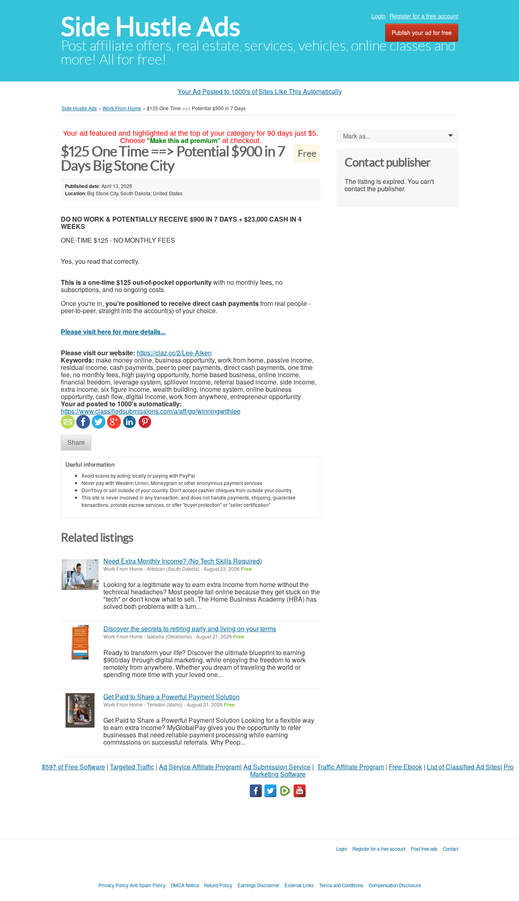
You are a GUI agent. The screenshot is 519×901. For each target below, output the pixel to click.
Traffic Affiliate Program (350, 766)
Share (76, 442)
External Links (299, 885)
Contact (450, 848)
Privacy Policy (114, 885)
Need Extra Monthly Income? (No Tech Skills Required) (182, 561)
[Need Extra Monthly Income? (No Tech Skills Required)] (80, 574)
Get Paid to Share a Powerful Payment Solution (171, 696)
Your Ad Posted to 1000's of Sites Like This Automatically (260, 91)
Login (378, 16)
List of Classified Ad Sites (463, 766)
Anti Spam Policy (147, 885)
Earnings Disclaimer (258, 885)
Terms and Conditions (341, 885)
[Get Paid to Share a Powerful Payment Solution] (80, 710)
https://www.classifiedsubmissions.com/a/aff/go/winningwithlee (150, 411)
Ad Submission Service (277, 766)
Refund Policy (218, 885)
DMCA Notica (185, 885)
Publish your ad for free (422, 32)
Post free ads (424, 848)
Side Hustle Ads (150, 26)
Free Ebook (405, 766)
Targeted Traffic (132, 766)
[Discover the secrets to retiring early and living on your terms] (80, 642)
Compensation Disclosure (395, 885)
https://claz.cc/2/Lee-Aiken (174, 352)
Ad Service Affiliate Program (199, 766)
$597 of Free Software (73, 766)
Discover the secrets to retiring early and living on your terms (189, 628)
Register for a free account (424, 16)
